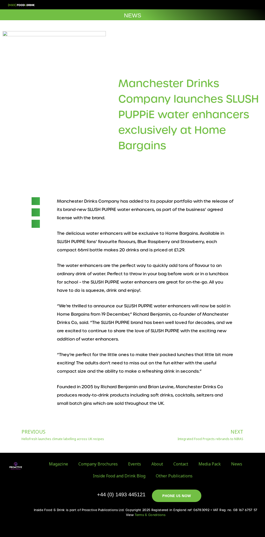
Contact (180, 464)
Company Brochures (98, 464)
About (157, 464)
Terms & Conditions (150, 515)
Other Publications (174, 476)
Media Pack (209, 464)
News (236, 464)
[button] (242, 5)
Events (134, 464)
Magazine (58, 464)
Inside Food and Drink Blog (119, 476)
